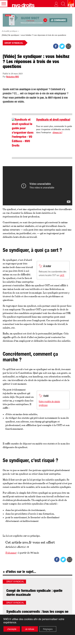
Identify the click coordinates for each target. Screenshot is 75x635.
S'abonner (11, 553)
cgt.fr (62, 275)
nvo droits (23, 6)
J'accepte (11, 628)
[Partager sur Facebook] (55, 46)
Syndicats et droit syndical (53, 120)
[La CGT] (70, 3)
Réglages (48, 628)
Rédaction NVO (12, 77)
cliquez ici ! (57, 133)
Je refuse (29, 628)
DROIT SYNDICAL (14, 43)
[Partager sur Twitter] (62, 46)
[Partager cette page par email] (68, 46)
